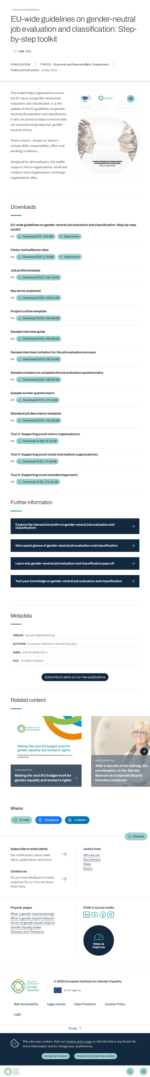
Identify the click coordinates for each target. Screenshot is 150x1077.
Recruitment (92, 860)
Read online (71, 236)
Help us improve (99, 945)
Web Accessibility (26, 1004)
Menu (143, 1071)
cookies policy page (79, 1041)
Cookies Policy (115, 1004)
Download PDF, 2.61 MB (38, 236)
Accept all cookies (55, 1056)
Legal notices (56, 1004)
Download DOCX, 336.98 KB (41, 318)
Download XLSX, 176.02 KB (40, 481)
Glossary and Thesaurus (27, 932)
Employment (100, 64)
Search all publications (26, 9)
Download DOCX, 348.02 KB (41, 297)
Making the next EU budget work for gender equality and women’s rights (43, 778)
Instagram (111, 915)
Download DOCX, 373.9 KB (40, 400)
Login (18, 1014)
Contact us (19, 871)
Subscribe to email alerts (29, 849)
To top (72, 1028)
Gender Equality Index (26, 927)
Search (130, 1071)
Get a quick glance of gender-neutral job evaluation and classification (66, 545)
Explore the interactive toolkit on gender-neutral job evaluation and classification (64, 526)
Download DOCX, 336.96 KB (41, 338)
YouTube (94, 915)
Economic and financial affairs (72, 64)
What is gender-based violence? (32, 918)
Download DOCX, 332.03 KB (41, 359)
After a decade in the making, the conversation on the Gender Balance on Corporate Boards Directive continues (121, 773)
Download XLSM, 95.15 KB (40, 441)
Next (144, 751)
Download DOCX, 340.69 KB (41, 420)
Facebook (103, 915)
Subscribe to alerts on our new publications (75, 677)
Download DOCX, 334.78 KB (41, 277)
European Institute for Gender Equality (12, 1071)
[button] (21, 820)
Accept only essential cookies (96, 1056)
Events (88, 869)
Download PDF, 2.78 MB (38, 256)
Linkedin (86, 915)
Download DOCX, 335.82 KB (41, 379)
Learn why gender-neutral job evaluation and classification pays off (64, 563)
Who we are (91, 855)
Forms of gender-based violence (33, 923)
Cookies (138, 836)
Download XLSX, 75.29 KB (40, 461)
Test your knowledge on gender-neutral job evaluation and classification (68, 581)
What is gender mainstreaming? (33, 914)
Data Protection (85, 1004)
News (87, 864)
